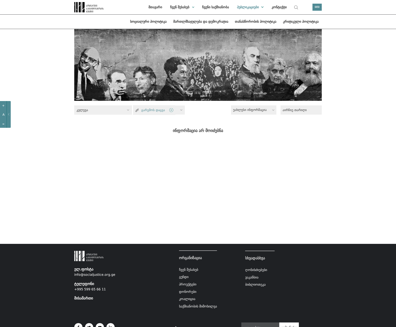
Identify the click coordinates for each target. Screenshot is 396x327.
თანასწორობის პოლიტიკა (255, 21)
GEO (317, 7)
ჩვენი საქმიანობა (215, 7)
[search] (296, 7)
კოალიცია (187, 299)
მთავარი (155, 7)
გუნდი (184, 277)
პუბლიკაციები (248, 7)
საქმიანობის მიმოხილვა (198, 306)
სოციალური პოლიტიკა (148, 21)
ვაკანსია (251, 277)
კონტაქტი (279, 7)
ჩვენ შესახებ (179, 7)
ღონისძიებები (256, 270)
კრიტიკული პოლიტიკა (301, 21)
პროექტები (187, 284)
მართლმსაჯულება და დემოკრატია (200, 21)
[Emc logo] (88, 7)
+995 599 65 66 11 (90, 289)
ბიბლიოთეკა (255, 284)
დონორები (187, 291)
